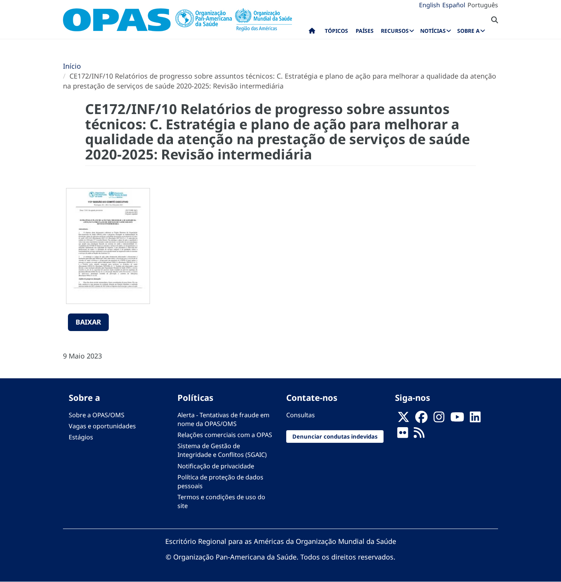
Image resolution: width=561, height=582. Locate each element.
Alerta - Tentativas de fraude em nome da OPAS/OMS (223, 419)
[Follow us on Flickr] (402, 435)
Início (72, 66)
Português (483, 5)
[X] (403, 419)
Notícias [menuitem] (433, 30)
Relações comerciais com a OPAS (224, 435)
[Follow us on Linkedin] (475, 419)
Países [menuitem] (365, 30)
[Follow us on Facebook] (421, 419)
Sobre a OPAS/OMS (96, 415)
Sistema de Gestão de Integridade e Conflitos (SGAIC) (222, 450)
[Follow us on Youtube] (457, 419)
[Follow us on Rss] (419, 435)
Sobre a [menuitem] (468, 30)
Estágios (81, 437)
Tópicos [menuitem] (336, 30)
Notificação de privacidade (215, 466)
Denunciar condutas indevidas (334, 436)
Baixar (88, 321)
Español (453, 5)
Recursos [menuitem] (395, 30)
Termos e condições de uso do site (221, 501)
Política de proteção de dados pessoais (220, 481)
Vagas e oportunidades (102, 426)
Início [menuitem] (312, 32)
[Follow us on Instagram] (439, 419)
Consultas (300, 415)
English (429, 5)
